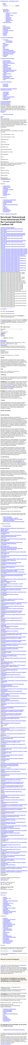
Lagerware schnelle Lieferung (9, 51)
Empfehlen (3, 335)
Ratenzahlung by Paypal (8, 903)
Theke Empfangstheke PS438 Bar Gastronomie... (11, 674)
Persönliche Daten (9, 15)
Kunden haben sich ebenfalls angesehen (9, 547)
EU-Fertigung (6, 938)
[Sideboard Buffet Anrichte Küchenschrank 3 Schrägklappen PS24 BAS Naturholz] (14, 699)
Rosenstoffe (5, 85)
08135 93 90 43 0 (4, 879)
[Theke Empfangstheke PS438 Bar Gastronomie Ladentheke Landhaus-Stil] (14, 673)
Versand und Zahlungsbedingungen (10, 204)
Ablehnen (3, 1043)
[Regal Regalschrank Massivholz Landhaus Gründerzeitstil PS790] (14, 593)
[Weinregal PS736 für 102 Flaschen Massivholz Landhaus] (9, 773)
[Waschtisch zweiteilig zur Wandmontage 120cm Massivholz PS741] (9, 751)
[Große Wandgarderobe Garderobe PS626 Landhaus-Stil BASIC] (14, 801)
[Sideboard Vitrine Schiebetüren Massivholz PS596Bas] (12, 710)
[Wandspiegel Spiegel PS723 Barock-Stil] (9, 838)
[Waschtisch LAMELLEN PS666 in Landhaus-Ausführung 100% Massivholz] (14, 863)
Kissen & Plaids (6, 77)
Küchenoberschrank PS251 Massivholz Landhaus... (11, 641)
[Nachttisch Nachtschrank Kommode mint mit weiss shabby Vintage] (14, 790)
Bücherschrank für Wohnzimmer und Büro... (10, 765)
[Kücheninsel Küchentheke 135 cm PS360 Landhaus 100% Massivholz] (14, 584)
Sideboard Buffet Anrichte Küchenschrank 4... (10, 695)
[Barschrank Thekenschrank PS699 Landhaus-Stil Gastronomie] (9, 542)
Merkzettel (8, 21)
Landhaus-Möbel (6, 920)
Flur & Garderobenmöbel (8, 50)
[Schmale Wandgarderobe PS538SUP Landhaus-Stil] (12, 643)
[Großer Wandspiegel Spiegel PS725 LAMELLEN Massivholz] (14, 602)
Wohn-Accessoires (7, 187)
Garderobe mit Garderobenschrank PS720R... (10, 816)
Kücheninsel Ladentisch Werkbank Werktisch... (10, 797)
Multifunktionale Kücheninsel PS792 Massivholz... (11, 589)
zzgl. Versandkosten (10, 311)
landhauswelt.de (6, 910)
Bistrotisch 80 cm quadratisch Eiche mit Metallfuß (13, 707)
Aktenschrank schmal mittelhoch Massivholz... (10, 718)
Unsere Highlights (7, 65)
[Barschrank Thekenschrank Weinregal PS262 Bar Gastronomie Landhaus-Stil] (9, 535)
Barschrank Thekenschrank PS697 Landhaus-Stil (14, 559)
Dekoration (5, 66)
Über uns (5, 206)
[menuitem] (15, 3)
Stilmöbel (5, 95)
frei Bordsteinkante (18, 461)
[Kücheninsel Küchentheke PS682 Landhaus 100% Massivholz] (14, 633)
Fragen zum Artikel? (7, 516)
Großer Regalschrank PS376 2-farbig (8, 581)
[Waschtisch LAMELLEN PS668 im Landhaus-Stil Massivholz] (14, 867)
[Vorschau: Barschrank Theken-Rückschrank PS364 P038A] (13, 240)
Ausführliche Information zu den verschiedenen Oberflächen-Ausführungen (13, 520)
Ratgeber (5, 906)
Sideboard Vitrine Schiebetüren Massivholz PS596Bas (12, 711)
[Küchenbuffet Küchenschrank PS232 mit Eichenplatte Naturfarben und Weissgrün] (14, 685)
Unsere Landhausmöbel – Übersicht (10, 518)
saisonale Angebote (7, 73)
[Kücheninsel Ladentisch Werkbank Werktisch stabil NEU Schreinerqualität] (14, 796)
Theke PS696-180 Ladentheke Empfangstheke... (11, 832)
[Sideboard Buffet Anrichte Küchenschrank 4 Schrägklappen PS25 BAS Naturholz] (14, 694)
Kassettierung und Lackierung (9, 919)
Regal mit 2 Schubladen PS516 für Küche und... (14, 669)
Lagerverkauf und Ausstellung (9, 907)
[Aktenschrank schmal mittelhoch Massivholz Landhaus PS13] (14, 717)
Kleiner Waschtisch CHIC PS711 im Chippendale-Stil (14, 852)
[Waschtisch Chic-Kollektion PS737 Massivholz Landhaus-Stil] (6, 744)
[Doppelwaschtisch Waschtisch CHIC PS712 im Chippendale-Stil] (14, 843)
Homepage (5, 918)
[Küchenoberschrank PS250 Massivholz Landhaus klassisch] (13, 636)
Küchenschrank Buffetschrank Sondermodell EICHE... (12, 575)
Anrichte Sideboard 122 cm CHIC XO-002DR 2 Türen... (13, 741)
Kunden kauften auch (12, 528)
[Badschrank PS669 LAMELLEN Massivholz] (11, 858)
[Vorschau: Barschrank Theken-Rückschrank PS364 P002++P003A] (14, 230)
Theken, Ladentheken (7, 926)
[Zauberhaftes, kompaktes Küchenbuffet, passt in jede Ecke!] (9, 599)
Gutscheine (5, 902)
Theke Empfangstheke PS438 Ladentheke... (10, 626)
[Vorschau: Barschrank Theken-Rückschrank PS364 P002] (13, 233)
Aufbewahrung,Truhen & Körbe (9, 70)
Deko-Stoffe (5, 86)
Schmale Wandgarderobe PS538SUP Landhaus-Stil (14, 644)
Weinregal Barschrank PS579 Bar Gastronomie (13, 823)
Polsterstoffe (5, 84)
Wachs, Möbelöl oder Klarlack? (9, 937)
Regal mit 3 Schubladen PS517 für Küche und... (12, 566)
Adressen (8, 16)
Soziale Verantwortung (8, 925)
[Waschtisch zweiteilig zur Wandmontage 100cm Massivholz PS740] (7, 754)
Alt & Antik (5, 190)
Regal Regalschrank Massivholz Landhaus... (10, 594)
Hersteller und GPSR (7, 941)
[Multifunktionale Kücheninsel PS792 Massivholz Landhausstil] (14, 588)
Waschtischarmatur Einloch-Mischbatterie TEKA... (13, 662)
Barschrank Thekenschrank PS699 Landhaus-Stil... (12, 543)
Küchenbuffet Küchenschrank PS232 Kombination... (11, 809)
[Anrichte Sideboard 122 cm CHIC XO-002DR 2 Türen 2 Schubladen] (11, 740)
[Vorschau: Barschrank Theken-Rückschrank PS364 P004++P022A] (14, 237)
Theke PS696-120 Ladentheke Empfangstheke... (11, 828)
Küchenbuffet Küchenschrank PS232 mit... (9, 686)
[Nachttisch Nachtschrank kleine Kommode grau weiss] (12, 785)
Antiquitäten (5, 93)
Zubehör (5, 56)
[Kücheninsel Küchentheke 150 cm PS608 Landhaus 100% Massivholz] (11, 654)
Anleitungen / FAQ (7, 898)
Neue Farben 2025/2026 (8, 940)
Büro (4, 46)
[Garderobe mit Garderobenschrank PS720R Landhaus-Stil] (13, 815)
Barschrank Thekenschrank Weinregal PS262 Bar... (11, 536)
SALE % (5, 195)
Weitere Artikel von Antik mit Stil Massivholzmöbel (13, 521)
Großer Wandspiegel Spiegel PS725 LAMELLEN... (11, 603)
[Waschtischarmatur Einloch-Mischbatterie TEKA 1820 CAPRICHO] (9, 661)
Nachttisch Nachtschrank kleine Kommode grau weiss (12, 786)
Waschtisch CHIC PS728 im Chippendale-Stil (13, 856)
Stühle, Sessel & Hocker (8, 53)
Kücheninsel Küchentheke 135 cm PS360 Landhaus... (12, 586)
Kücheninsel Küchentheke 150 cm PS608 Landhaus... (13, 655)
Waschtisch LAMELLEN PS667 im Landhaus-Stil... (11, 871)
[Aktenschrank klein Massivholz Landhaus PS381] (11, 713)
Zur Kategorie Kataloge (5, 102)
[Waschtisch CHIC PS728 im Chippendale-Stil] (11, 855)
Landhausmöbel (6, 185)
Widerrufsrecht (6, 209)
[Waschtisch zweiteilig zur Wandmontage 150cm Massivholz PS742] (9, 747)
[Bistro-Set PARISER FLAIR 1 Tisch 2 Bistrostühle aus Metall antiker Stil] (6, 703)
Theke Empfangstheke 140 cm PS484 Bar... (10, 630)
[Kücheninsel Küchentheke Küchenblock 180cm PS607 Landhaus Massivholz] (9, 647)
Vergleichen (3, 333)
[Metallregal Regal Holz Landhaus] (8, 614)
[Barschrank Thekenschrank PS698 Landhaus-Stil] (8, 538)
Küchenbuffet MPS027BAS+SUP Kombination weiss (12, 783)
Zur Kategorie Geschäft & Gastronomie (9, 88)
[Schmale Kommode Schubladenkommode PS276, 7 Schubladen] (14, 619)
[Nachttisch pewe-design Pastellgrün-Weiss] (11, 737)
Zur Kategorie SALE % (5, 103)
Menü (4, 3)
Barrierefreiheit (6, 932)
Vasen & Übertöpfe (7, 69)
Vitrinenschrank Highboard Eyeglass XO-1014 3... (11, 779)
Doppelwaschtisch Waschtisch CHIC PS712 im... (11, 844)
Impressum (5, 208)
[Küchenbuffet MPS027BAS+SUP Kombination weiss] (12, 782)
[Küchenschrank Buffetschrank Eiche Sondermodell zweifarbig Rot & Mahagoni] (14, 690)
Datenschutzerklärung (7, 202)
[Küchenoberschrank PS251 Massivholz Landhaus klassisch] (13, 640)
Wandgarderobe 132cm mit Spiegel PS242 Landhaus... (12, 805)
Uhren (4, 79)
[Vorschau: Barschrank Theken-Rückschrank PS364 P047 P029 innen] (14, 245)
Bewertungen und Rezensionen (9, 911)
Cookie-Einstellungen (7, 201)
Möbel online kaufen (7, 923)
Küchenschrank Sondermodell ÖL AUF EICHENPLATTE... (13, 730)
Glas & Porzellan (6, 98)
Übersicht (8, 14)
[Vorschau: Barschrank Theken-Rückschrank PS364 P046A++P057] (14, 242)
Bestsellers (5, 191)
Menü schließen (6, 10)
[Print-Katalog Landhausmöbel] (11, 680)
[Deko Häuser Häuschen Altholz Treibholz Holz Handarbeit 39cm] (14, 721)
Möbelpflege (5, 99)
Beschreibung (3, 340)
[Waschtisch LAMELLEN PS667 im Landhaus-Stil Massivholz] (14, 870)
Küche (4, 43)
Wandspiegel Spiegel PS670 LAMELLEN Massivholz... (12, 608)
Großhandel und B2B (7, 912)
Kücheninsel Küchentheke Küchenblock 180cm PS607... (12, 648)
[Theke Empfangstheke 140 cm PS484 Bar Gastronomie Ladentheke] (14, 629)
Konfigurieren (8, 1043)
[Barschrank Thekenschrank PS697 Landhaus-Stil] (11, 558)
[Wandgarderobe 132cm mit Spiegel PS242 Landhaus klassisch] (14, 804)
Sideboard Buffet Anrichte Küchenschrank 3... (10, 700)
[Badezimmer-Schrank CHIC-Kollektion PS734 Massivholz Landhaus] (14, 770)
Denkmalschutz (6, 211)
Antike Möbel (6, 92)
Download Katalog (7, 526)
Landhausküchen (6, 921)
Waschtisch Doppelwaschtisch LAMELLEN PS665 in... (13, 666)
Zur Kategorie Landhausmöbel (7, 37)
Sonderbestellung (6, 194)
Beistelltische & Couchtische (9, 52)
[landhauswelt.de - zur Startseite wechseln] (9, 1)
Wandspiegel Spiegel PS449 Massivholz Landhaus (11, 612)
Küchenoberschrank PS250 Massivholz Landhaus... (11, 638)
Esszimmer (5, 45)
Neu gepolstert (6, 94)
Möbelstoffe (5, 188)
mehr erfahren (3, 110)
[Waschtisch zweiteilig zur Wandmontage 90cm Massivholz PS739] (7, 758)
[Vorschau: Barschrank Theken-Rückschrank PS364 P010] (13, 254)
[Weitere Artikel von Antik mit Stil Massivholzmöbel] (8, 227)
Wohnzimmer (6, 44)
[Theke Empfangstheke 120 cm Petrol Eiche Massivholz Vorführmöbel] (7, 733)
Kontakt (4, 203)
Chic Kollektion (9, 40)
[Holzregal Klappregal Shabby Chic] (8, 677)
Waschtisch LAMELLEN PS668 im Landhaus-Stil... (11, 868)
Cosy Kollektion (9, 42)
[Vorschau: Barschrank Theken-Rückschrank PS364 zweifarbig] (14, 248)
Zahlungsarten (9, 17)
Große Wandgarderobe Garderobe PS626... (9, 802)
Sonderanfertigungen (7, 936)
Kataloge (5, 193)
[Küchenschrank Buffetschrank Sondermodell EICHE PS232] (13, 574)
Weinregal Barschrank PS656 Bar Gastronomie (13, 819)
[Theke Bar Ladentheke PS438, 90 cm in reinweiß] (5, 658)
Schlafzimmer (6, 49)
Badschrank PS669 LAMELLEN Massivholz (13, 859)
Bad (4, 48)
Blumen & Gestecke (7, 61)
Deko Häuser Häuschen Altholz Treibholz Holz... (11, 723)
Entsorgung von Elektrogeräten (9, 199)
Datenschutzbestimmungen (11, 953)
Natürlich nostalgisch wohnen (9, 924)
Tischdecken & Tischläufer (8, 78)
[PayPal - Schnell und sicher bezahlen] (9, 213)
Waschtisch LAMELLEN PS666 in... (8, 864)
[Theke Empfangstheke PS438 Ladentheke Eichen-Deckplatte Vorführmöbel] (14, 625)
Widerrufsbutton (4, 892)
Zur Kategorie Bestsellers (6, 101)
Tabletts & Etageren (7, 67)
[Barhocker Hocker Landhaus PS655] (9, 835)
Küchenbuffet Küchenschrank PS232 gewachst (14, 812)
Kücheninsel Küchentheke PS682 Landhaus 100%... (11, 634)
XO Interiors (5, 39)
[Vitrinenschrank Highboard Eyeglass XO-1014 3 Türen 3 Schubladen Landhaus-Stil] (14, 778)
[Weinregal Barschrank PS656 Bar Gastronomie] (11, 818)
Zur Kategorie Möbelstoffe (6, 81)
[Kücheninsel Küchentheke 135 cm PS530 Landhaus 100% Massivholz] (8, 651)
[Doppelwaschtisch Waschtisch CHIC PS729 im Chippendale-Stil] (14, 848)
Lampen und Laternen (7, 76)
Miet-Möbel (5, 909)
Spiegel (4, 74)
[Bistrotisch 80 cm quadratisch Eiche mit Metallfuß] (10, 706)
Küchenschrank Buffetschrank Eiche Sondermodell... (11, 691)
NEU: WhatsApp (6, 943)
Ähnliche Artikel (4, 528)
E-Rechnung (5, 913)
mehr (16, 343)
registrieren (14, 13)
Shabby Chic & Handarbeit (8, 96)
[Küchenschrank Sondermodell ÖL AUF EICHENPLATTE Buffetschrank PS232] (14, 728)
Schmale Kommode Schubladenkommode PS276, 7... (12, 620)
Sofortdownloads (9, 20)
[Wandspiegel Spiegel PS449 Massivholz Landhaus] (11, 610)
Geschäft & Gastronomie (8, 189)
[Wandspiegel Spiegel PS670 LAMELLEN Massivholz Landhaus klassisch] (14, 607)
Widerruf (5, 897)
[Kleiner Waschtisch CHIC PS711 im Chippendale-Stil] (12, 851)
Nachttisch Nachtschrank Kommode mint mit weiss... (11, 791)
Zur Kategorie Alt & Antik (6, 89)
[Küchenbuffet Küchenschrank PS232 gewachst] (11, 811)
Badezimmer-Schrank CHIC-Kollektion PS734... (11, 771)
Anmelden (8, 13)
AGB (4, 205)
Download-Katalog (7, 210)
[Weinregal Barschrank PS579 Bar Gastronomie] (11, 822)
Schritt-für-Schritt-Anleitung (9, 386)
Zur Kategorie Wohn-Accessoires (7, 58)
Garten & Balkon (6, 60)
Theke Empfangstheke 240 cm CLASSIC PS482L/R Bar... (13, 571)
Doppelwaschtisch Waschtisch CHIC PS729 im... (11, 849)
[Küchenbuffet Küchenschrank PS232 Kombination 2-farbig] (13, 808)
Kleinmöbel (5, 55)
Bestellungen (8, 18)
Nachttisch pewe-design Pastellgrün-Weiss (13, 738)
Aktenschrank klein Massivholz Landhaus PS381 (11, 714)
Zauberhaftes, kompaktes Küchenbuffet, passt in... (12, 599)
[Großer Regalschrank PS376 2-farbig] (14, 580)
